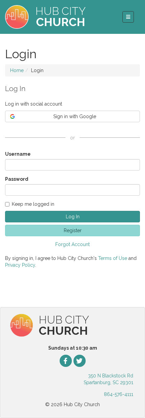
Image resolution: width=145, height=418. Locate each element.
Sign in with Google (74, 116)
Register (73, 230)
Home (17, 70)
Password (16, 179)
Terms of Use (112, 258)
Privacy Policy (20, 265)
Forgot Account (72, 244)
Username (18, 154)
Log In (73, 216)
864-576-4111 (118, 394)
